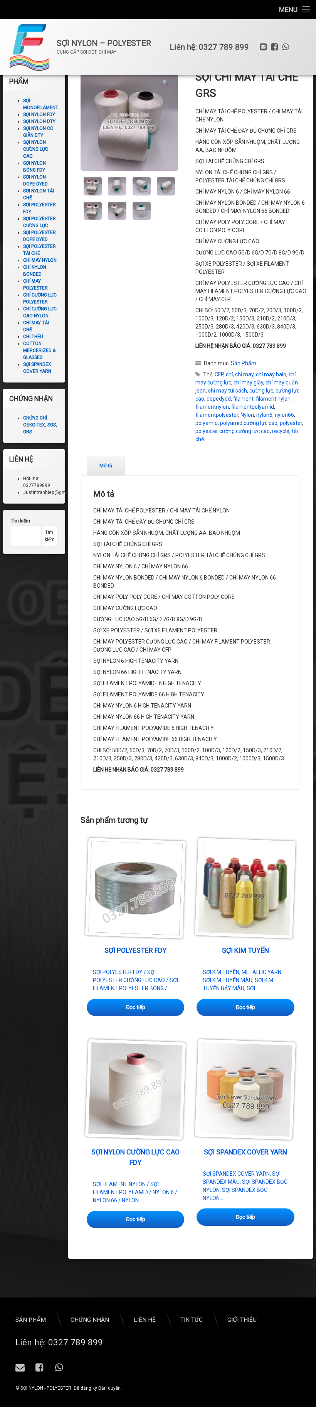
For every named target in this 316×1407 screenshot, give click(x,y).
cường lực (261, 391)
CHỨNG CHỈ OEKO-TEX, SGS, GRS (40, 425)
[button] (165, 82)
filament (243, 399)
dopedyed (219, 399)
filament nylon (273, 399)
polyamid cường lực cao (248, 423)
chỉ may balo (271, 374)
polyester (291, 423)
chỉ (229, 374)
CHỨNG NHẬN (90, 1319)
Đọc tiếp (135, 1007)
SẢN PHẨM (30, 1319)
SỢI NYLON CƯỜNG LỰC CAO (35, 149)
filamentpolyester (216, 415)
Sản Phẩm (243, 363)
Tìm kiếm (20, 521)
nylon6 (264, 415)
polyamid (206, 423)
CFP (219, 374)
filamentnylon (212, 407)
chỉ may (244, 374)
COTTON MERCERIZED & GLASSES (39, 350)
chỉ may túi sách (227, 391)
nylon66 (284, 415)
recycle (280, 431)
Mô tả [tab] (105, 465)
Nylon (247, 415)
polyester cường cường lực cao (232, 431)
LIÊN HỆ (145, 1319)
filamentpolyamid (252, 407)
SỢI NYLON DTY (39, 121)
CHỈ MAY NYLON (40, 260)
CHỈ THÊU (33, 336)
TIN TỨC (191, 1319)
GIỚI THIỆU (242, 1319)
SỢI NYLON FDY (39, 114)
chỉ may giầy (248, 382)
